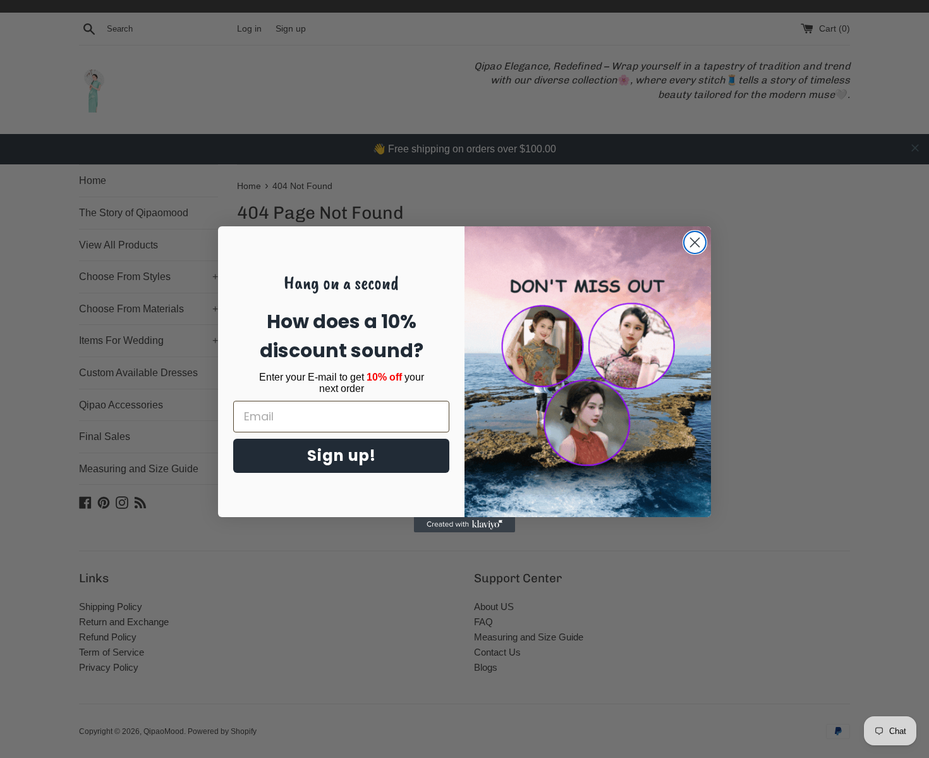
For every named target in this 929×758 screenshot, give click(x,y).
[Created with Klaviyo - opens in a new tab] (464, 524)
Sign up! (341, 455)
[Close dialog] (695, 242)
